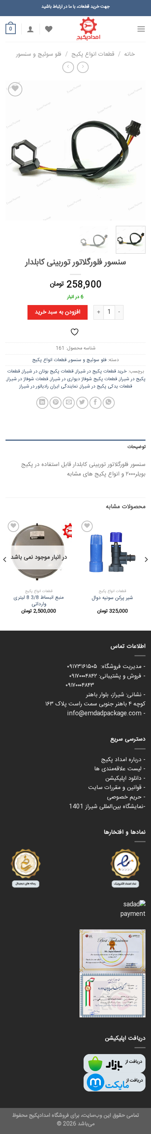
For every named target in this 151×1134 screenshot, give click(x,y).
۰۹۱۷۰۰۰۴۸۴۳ (106, 685)
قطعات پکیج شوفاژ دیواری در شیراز (84, 379)
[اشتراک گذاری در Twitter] (82, 403)
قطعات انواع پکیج (92, 54)
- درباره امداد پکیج (123, 759)
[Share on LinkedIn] (42, 403)
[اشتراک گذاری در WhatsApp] (109, 403)
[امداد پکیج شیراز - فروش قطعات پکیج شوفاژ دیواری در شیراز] (88, 29)
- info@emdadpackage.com (106, 713)
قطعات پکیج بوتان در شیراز (47, 371)
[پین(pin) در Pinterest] (55, 403)
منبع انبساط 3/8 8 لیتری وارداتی (39, 601)
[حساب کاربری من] (30, 29)
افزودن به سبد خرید (57, 312)
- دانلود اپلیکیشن (125, 778)
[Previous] (133, 150)
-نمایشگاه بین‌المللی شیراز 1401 (107, 806)
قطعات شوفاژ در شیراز (27, 379)
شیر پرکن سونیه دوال (112, 598)
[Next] (12, 150)
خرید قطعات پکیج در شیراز (101, 371)
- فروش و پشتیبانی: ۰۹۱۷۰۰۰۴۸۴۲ (107, 676)
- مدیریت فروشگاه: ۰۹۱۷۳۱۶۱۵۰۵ (106, 666)
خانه (129, 54)
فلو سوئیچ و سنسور (39, 54)
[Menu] (141, 29)
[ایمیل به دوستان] (69, 403)
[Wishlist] (48, 29)
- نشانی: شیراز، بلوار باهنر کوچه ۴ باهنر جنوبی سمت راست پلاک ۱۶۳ (95, 699)
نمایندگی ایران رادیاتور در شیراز (48, 386)
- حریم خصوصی (126, 797)
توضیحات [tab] (137, 447)
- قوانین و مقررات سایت (117, 787)
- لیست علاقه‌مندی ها (120, 769)
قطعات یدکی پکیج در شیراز (106, 386)
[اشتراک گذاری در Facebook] (95, 403)
